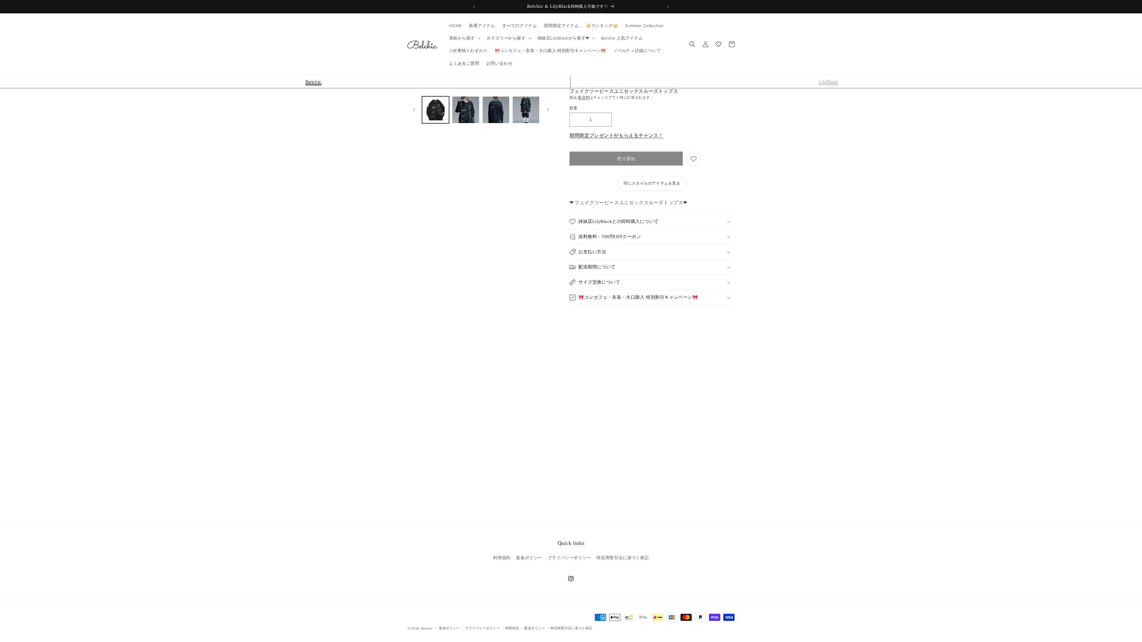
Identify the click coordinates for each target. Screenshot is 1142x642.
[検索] (692, 44)
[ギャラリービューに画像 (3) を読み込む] (495, 109)
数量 (574, 108)
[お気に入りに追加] (693, 159)
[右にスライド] (548, 109)
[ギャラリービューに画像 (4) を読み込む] (525, 109)
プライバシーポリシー (569, 557)
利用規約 (501, 557)
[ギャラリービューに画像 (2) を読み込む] (465, 109)
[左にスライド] (414, 109)
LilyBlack (828, 82)
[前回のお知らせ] (474, 6)
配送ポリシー (534, 628)
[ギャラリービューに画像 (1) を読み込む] (435, 109)
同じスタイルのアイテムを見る (652, 183)
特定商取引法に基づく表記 (623, 557)
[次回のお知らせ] (667, 6)
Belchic (313, 82)
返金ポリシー (529, 557)
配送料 (583, 97)
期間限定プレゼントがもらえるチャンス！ (616, 135)
